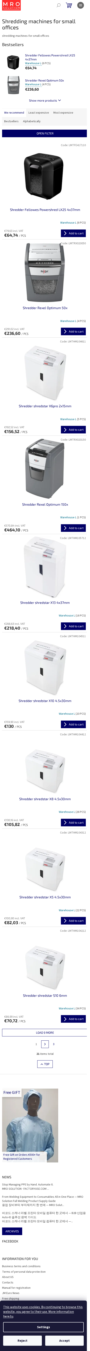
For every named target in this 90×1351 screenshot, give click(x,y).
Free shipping (10, 1299)
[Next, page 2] (45, 1044)
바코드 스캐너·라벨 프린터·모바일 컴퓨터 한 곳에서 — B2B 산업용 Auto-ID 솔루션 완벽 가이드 (44, 1215)
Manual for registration (16, 1288)
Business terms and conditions (21, 1266)
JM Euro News (10, 1293)
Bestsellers (11, 121)
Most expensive (63, 113)
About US (8, 1277)
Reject (22, 1340)
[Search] (58, 5)
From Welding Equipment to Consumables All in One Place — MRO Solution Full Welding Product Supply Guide (42, 1199)
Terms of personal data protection (24, 1272)
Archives (12, 1231)
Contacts (7, 1282)
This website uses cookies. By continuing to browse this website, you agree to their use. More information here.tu (43, 1312)
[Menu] (80, 5)
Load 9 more (45, 1032)
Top (46, 1064)
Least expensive (38, 113)
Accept (64, 1340)
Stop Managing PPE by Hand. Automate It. (27, 1185)
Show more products (43, 100)
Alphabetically (32, 121)
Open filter (45, 133)
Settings (43, 1327)
